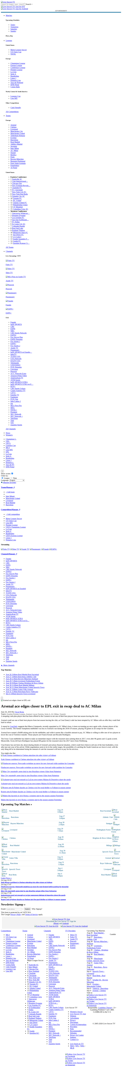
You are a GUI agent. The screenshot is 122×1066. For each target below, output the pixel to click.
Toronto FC (17, 198)
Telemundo (14, 363)
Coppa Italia (15, 87)
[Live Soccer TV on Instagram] (97, 1006)
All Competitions (12, 112)
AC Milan (14, 151)
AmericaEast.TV (16, 378)
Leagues (9, 41)
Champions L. (11, 439)
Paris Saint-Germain (18, 163)
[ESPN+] (53, 549)
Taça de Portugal (16, 83)
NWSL (13, 54)
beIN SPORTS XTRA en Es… (17, 621)
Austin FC (17, 241)
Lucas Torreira (38, 714)
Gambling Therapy (105, 1008)
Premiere (13, 412)
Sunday (13, 31)
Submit (27, 909)
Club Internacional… (20, 181)
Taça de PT (10, 465)
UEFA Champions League (16, 527)
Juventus (13, 146)
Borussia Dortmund (17, 161)
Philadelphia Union (20, 205)
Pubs (72, 1029)
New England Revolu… (21, 186)
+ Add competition (13, 514)
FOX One (14, 399)
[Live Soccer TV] (8, 2)
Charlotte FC (17, 188)
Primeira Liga (15, 80)
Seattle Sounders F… (21, 239)
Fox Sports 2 (15, 346)
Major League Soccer (18, 50)
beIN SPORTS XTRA (19, 382)
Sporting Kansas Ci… (21, 243)
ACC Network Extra (18, 374)
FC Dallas (16, 222)
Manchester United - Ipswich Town (95, 960)
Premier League (16, 70)
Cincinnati (32, 975)
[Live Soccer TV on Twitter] (97, 1001)
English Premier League (16, 714)
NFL (77, 1046)
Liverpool (14, 129)
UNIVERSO (15, 365)
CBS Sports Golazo (17, 388)
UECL (8, 443)
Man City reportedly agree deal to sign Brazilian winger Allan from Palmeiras (29, 891)
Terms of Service (31, 914)
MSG (12, 408)
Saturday (13, 29)
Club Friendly (15, 108)
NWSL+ (13, 410)
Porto (12, 157)
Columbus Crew (36, 997)
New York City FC (19, 192)
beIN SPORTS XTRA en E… (21, 384)
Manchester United (17, 133)
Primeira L (10, 463)
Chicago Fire (17, 183)
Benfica (13, 155)
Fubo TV (73, 937)
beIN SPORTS (16, 324)
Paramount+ (15, 350)
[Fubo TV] (5, 549)
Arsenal (13, 125)
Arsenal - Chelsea (99, 991)
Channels (9, 251)
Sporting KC (34, 1033)
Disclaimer (74, 1022)
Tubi (12, 421)
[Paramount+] (35, 549)
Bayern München (17, 159)
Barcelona (14, 140)
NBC (12, 331)
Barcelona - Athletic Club (95, 938)
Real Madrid (15, 142)
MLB (72, 1048)
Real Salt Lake (17, 228)
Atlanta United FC (20, 203)
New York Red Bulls (20, 194)
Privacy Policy (15, 914)
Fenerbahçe (14, 165)
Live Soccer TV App (78, 1014)
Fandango (14, 397)
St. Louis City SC (18, 224)
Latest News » (6, 878)
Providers (73, 1027)
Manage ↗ (10, 487)
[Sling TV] (14, 549)
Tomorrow (14, 27)
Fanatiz (13, 322)
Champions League (17, 63)
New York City (34, 978)
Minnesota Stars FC (20, 233)
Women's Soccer (76, 1012)
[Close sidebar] (2, 698)
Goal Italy (14, 726)
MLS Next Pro (16, 406)
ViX (12, 423)
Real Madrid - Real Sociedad (95, 934)
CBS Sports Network (18, 333)
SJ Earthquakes (34, 1008)
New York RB (34, 980)
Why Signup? (37, 909)
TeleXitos (14, 418)
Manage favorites (9, 482)
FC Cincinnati (17, 190)
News (8, 433)
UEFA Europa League (14, 536)
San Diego (33, 1022)
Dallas (31, 1010)
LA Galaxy (17, 237)
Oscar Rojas (19, 712)
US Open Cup (15, 52)
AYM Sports (15, 380)
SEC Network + (16, 416)
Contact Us (74, 1039)
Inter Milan (14, 148)
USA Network (15, 359)
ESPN (12, 329)
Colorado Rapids (18, 226)
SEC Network (15, 414)
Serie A (13, 74)
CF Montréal (18, 207)
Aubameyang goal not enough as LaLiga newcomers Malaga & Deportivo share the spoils (33, 895)
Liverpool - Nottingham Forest (94, 947)
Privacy (73, 1020)
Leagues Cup (15, 96)
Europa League (16, 65)
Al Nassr (13, 168)
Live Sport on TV (76, 1044)
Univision (14, 369)
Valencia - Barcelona (100, 988)
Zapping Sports (16, 425)
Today (12, 25)
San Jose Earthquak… (20, 220)
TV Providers (70, 931)
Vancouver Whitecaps (32, 1000)
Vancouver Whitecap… (21, 213)
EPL (7, 452)
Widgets (73, 1016)
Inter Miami (33, 967)
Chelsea (13, 127)
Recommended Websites (75, 1032)
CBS (12, 327)
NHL (82, 1046)
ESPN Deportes (16, 339)
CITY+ (13, 393)
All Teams (9, 247)
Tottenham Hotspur (17, 136)
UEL (8, 441)
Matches (9, 15)
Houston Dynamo (18, 215)
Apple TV (14, 348)
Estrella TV (14, 395)
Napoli (13, 153)
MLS (8, 448)
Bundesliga (14, 76)
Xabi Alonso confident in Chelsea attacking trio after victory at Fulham (26, 882)
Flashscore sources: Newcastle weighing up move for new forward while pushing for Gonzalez (35, 887)
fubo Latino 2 (15, 401)
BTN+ (12, 386)
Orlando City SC (18, 196)
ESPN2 (13, 335)
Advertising (74, 1018)
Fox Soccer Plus (16, 337)
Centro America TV (17, 391)
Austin (31, 1031)
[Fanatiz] (45, 549)
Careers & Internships (78, 1025)
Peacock (13, 371)
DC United (17, 201)
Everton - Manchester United (94, 985)
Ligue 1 (13, 78)
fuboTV (13, 354)
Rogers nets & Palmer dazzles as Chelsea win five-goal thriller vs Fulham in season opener (33, 899)
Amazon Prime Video (18, 376)
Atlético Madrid (16, 144)
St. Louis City (34, 1012)
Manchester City (16, 131)
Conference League (17, 68)
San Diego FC (18, 235)
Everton (13, 138)
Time (15, 478)
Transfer (63, 714)
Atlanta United (35, 988)
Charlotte (32, 973)
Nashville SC (17, 179)
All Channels (11, 429)
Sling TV (73, 935)
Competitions (6, 510)
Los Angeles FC (18, 218)
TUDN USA (15, 356)
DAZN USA (15, 361)
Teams (8, 116)
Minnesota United (36, 1020)
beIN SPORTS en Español (16, 589)
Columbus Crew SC (20, 209)
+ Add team (10, 492)
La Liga (13, 72)
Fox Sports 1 (15, 341)
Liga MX (14, 98)
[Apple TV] (24, 549)
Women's (9, 435)
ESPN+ (13, 344)
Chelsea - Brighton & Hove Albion (97, 951)
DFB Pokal (14, 85)
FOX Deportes (16, 367)
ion (11, 403)
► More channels (7, 665)
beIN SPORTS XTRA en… (54, 1002)
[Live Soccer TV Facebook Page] (97, 997)
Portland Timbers (18, 230)
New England (34, 971)
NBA (72, 1046)
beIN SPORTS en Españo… (21, 352)
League (6, 478)
